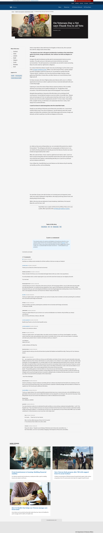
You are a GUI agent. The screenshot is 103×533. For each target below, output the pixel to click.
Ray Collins (24, 294)
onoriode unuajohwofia (26, 320)
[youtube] (78, 529)
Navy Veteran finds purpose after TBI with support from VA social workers (71, 473)
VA (51, 226)
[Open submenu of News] (62, 7)
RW (22, 259)
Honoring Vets (18, 75)
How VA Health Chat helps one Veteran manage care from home (29, 508)
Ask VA (63, 242)
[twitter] (81, 529)
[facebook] (85, 529)
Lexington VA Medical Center (40, 69)
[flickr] (92, 529)
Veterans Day (55, 226)
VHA (60, 226)
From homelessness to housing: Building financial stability (29, 473)
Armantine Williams (25, 390)
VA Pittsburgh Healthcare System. (62, 209)
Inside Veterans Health (16, 78)
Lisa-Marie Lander (25, 265)
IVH (49, 226)
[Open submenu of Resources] (70, 7)
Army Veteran (44, 226)
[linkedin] (90, 529)
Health (12, 75)
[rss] (83, 529)
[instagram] (88, 529)
